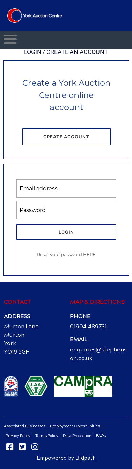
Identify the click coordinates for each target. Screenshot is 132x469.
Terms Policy (46, 436)
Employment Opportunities (75, 426)
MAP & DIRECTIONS (97, 301)
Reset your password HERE (66, 254)
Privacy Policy (18, 436)
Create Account (66, 136)
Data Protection (77, 436)
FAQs (101, 436)
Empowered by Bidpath (66, 458)
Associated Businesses (24, 426)
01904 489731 (88, 326)
